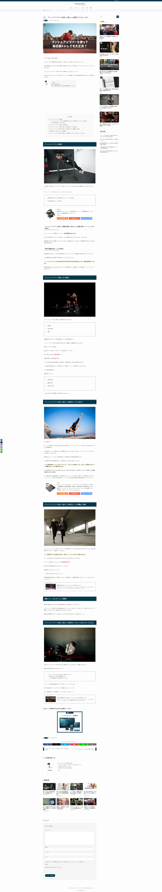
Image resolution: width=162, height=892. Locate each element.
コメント (47, 830)
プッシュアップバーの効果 (56, 119)
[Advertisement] (69, 101)
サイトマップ (81, 888)
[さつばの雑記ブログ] (81, 4)
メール (47, 852)
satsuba (50, 770)
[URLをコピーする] (92, 744)
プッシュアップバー (53, 737)
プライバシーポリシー (73, 888)
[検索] (118, 0)
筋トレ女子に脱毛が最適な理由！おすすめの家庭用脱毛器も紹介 (109, 151)
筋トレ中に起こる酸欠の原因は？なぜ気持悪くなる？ (109, 140)
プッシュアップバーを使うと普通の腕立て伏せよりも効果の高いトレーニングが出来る (69, 120)
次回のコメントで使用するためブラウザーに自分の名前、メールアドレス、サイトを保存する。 (65, 861)
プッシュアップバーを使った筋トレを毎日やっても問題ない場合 (64, 129)
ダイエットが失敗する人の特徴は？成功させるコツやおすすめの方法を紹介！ (109, 136)
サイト (46, 857)
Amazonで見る (62, 218)
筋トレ (46, 20)
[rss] (116, 0)
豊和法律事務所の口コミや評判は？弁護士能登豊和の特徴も (109, 144)
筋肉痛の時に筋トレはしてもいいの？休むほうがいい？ (69, 585)
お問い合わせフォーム (89, 888)
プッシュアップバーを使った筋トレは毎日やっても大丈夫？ (63, 126)
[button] (47, 744)
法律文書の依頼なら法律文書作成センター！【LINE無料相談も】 (109, 147)
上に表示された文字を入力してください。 (53, 867)
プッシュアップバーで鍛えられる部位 (58, 124)
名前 (46, 847)
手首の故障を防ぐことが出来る (58, 122)
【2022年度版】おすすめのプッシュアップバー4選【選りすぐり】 (72, 697)
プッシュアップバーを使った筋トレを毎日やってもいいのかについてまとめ (67, 133)
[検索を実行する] (117, 17)
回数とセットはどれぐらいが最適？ (58, 131)
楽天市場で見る (74, 218)
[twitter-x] (115, 0)
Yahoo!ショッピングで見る (86, 218)
